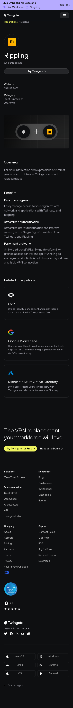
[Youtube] (22, 633)
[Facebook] (11, 633)
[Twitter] (5, 633)
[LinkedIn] (17, 633)
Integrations (11, 21)
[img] (11, 15)
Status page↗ (16, 685)
